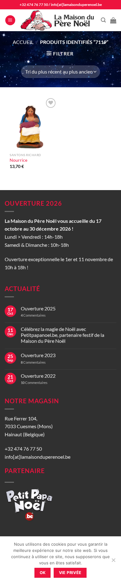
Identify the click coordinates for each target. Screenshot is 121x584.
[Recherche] (103, 20)
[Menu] (10, 20)
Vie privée (70, 572)
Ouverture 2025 (38, 308)
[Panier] (113, 20)
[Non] (113, 562)
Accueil (23, 42)
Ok (43, 572)
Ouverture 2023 (38, 355)
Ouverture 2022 (38, 376)
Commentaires (33, 315)
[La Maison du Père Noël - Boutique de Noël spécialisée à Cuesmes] (58, 20)
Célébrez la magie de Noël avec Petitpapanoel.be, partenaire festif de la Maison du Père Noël (62, 335)
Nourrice (18, 160)
